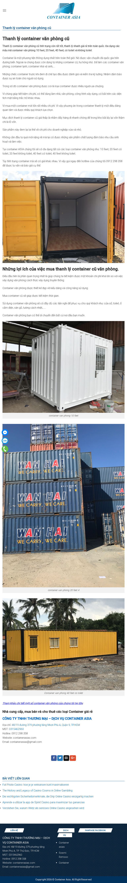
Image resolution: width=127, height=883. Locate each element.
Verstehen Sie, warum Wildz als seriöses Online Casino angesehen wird (43, 808)
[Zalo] (5, 440)
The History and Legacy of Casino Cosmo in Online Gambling (37, 790)
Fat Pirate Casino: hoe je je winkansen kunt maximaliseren (35, 784)
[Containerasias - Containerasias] (63, 10)
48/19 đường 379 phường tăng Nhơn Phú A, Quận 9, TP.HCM (46, 725)
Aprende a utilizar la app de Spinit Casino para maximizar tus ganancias (43, 802)
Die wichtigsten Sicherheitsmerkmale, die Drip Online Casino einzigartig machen (47, 796)
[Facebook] (5, 432)
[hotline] (5, 449)
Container (64, 862)
